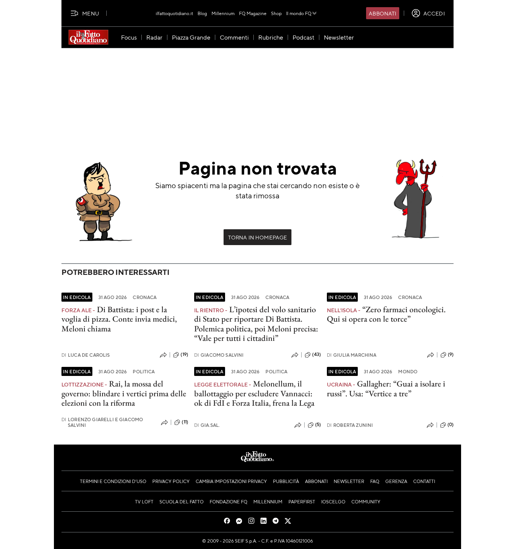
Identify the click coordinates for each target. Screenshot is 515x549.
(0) (451, 424)
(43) (316, 354)
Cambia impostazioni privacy (231, 481)
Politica (144, 371)
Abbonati (382, 13)
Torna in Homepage (257, 237)
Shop (276, 13)
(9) (451, 354)
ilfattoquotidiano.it (174, 13)
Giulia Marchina (352, 355)
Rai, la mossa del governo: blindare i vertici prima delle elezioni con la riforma (123, 393)
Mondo (407, 371)
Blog (202, 13)
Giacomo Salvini (219, 355)
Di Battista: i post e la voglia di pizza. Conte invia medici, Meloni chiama (119, 319)
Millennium (223, 13)
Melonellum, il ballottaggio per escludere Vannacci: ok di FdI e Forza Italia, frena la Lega (254, 393)
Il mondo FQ (298, 13)
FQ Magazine (253, 13)
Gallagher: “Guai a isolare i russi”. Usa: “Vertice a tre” (386, 388)
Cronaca (144, 297)
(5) (318, 424)
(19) (184, 354)
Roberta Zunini (350, 425)
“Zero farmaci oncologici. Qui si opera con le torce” (386, 314)
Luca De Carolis (85, 355)
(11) (185, 422)
